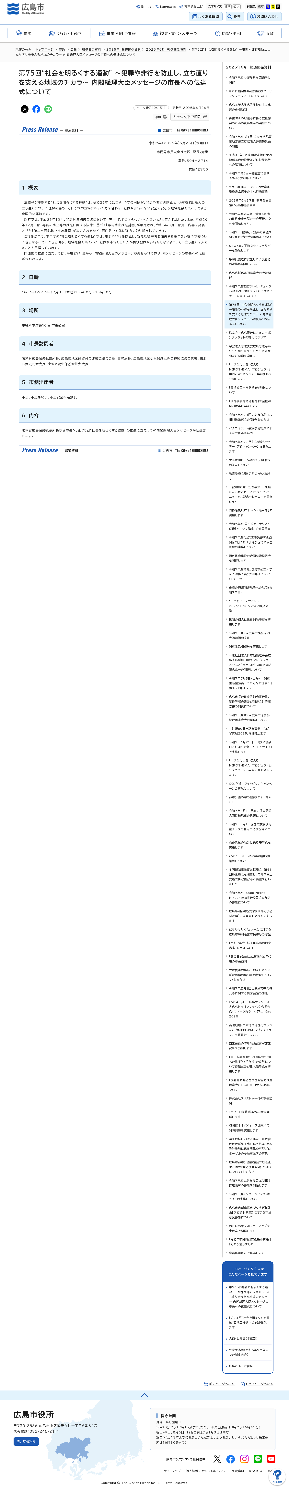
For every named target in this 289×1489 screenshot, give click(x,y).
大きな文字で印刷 (187, 117)
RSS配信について (262, 1471)
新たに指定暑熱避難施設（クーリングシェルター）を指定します (250, 93)
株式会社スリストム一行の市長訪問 (250, 1101)
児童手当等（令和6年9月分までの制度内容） (249, 1352)
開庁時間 (168, 1416)
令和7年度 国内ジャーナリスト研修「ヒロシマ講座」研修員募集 (250, 526)
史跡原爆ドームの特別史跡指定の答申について (249, 462)
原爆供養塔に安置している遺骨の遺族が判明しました (250, 262)
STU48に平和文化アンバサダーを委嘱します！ (250, 248)
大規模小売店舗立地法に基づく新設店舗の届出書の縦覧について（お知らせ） (250, 975)
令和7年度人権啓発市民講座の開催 (249, 80)
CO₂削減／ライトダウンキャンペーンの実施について (250, 786)
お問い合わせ (267, 16)
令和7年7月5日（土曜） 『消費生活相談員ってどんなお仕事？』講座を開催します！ (250, 683)
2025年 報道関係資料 (123, 49)
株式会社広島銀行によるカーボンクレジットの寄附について (250, 335)
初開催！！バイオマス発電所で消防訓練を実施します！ (249, 1128)
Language (168, 6)
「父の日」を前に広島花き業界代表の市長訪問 (250, 959)
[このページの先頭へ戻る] (144, 1395)
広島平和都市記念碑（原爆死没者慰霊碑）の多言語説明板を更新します (250, 916)
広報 (73, 49)
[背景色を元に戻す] (261, 7)
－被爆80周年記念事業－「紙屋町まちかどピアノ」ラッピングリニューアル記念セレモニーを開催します (250, 494)
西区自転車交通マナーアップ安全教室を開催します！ (249, 1228)
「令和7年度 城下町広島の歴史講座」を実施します (250, 945)
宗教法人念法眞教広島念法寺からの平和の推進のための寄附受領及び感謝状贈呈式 (250, 351)
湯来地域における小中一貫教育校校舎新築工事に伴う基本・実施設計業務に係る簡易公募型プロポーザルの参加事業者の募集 (250, 1146)
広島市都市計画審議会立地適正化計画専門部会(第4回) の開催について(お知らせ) (250, 1167)
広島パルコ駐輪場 (241, 1366)
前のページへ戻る (222, 1383)
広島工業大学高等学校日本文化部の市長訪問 (250, 107)
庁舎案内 (29, 1441)
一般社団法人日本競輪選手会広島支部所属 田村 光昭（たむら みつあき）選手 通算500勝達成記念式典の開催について (250, 662)
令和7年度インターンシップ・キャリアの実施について (249, 1196)
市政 (62, 49)
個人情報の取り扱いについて (206, 1471)
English (147, 6)
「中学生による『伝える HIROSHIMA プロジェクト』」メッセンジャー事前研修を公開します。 (250, 767)
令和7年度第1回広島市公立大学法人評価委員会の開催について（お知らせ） (250, 574)
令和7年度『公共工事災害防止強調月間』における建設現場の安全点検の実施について (250, 542)
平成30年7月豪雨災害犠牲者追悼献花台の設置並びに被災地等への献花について (250, 159)
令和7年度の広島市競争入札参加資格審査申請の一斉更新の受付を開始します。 (250, 219)
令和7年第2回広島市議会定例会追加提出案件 (249, 635)
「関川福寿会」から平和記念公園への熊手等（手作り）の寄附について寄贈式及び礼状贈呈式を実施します (250, 1064)
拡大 (236, 6)
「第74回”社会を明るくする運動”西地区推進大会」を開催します (249, 1322)
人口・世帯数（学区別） (243, 1338)
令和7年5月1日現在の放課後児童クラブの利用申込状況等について (250, 829)
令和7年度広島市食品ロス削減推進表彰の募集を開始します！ (250, 1183)
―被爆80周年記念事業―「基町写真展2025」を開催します (250, 731)
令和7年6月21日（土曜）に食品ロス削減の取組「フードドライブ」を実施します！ (250, 747)
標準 (227, 6)
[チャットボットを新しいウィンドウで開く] (277, 1484)
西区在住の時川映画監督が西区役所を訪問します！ (250, 1046)
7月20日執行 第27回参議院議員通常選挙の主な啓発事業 (249, 189)
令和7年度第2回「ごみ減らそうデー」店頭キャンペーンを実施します (250, 446)
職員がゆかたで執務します (246, 1253)
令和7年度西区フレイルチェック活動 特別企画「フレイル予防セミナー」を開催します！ (250, 291)
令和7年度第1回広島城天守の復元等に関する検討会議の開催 (250, 991)
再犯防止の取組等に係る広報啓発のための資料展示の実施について (250, 123)
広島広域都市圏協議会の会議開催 (250, 275)
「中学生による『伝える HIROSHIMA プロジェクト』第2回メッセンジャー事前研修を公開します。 (250, 371)
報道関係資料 (91, 49)
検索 (237, 16)
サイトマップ (172, 1471)
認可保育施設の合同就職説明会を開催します (250, 558)
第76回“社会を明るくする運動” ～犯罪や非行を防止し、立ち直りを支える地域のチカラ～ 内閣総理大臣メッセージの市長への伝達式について (249, 1297)
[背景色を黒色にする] (278, 7)
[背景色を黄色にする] (273, 7)
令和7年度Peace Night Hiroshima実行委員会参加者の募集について (250, 897)
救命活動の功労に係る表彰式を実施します (250, 845)
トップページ (45, 49)
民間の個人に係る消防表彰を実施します (250, 622)
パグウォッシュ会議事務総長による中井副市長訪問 (250, 430)
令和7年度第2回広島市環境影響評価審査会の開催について (249, 717)
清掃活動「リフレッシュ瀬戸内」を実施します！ (250, 512)
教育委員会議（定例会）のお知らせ (250, 476)
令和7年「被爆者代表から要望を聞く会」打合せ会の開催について (250, 234)
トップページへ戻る (259, 1383)
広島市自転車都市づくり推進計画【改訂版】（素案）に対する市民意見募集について (250, 1212)
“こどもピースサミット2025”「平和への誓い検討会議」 (248, 606)
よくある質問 (208, 16)
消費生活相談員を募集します (248, 646)
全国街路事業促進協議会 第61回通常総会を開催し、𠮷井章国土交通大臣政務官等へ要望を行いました (250, 876)
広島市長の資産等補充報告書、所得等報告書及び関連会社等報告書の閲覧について (250, 701)
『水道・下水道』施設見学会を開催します (249, 1114)
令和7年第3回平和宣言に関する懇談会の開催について (249, 176)
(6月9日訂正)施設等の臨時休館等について (249, 858)
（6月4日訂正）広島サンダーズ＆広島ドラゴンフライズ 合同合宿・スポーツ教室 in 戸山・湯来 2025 (250, 1009)
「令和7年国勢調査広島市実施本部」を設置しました (250, 1242)
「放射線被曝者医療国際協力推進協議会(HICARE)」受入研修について (250, 1085)
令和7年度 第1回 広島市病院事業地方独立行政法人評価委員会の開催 (250, 141)
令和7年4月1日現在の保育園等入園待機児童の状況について (250, 813)
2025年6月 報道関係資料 (166, 49)
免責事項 (238, 1471)
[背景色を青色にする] (268, 7)
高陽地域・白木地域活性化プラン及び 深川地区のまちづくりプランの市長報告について (250, 1030)
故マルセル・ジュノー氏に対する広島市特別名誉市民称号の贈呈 (250, 932)
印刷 (158, 117)
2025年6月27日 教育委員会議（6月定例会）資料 (250, 203)
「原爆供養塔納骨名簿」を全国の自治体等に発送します (250, 403)
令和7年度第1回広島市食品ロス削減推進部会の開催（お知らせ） (250, 417)
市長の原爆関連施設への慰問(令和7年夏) (250, 590)
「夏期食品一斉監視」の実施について (250, 390)
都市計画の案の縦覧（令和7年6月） (250, 799)
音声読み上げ (193, 6)
